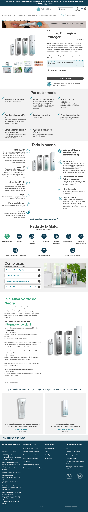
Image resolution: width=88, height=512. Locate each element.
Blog (46, 452)
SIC (67, 448)
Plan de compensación (30, 455)
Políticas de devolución (30, 448)
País (82, 8)
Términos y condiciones (73, 455)
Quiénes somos (32, 15)
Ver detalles (22, 431)
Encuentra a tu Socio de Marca (32, 468)
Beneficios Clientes (43, 15)
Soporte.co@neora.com (71, 506)
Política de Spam (71, 458)
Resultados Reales (22, 15)
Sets (9, 20)
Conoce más (11, 15)
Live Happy (48, 455)
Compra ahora (48, 3)
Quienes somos (49, 448)
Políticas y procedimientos (31, 452)
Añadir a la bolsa (65, 78)
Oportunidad (27, 461)
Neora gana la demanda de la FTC (75, 468)
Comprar (4, 15)
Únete (82, 15)
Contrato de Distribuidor (30, 458)
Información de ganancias (31, 465)
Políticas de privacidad (73, 452)
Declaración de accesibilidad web (75, 462)
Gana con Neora (53, 15)
